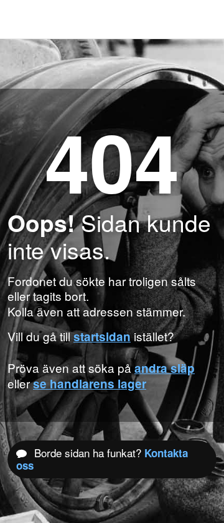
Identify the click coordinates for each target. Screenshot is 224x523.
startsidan (102, 336)
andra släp (164, 368)
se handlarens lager (89, 383)
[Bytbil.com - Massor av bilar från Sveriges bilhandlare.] (28, 19)
